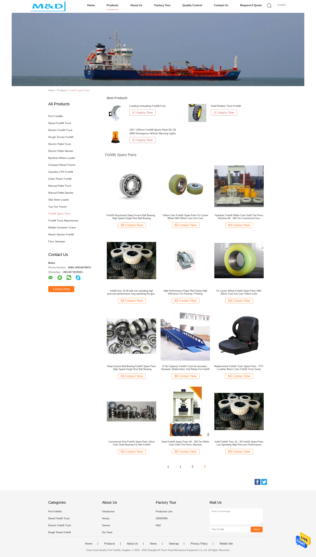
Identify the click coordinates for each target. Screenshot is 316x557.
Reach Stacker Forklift (61, 234)
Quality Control (192, 5)
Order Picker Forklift (60, 178)
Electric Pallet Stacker (60, 150)
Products (112, 5)
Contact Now (61, 289)
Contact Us (221, 5)
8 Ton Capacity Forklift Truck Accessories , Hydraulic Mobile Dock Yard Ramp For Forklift (185, 368)
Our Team (107, 532)
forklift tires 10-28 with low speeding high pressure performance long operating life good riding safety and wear (131, 292)
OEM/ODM (162, 518)
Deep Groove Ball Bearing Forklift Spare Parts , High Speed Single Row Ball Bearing (131, 368)
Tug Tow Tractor (57, 206)
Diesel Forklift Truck (59, 123)
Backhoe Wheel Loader (61, 157)
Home (91, 5)
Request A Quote (251, 5)
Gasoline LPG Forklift (60, 171)
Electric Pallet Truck (59, 144)
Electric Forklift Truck (60, 130)
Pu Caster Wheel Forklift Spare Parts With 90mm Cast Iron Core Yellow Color (239, 292)
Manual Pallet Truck (59, 185)
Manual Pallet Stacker (61, 192)
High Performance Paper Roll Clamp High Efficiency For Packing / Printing (185, 292)
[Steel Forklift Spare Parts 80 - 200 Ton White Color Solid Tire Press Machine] (185, 411)
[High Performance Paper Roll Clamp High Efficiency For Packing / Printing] (185, 260)
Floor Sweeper (56, 241)
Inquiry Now (144, 112)
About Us (136, 5)
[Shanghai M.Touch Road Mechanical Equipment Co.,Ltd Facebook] (257, 482)
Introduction (108, 511)
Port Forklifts (55, 116)
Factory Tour (162, 5)
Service (106, 525)
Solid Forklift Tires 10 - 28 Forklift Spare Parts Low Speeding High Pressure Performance (239, 443)
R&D (158, 525)
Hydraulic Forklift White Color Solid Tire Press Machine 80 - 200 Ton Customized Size (239, 217)
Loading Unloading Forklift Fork (147, 105)
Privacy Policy (199, 543)
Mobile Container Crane (62, 227)
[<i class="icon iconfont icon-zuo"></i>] (168, 467)
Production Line (164, 511)
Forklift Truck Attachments (63, 220)
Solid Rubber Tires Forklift (226, 105)
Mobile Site (226, 543)
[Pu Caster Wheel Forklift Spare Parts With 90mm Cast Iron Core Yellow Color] (239, 260)
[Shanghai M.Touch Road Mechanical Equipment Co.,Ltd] (48, 6)
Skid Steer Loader (58, 199)
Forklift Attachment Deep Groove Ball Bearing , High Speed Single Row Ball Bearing (131, 217)
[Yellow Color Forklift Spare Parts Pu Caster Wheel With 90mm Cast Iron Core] (185, 185)
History (106, 518)
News (153, 543)
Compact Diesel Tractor (62, 164)
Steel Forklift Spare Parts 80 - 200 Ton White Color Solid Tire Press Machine (185, 443)
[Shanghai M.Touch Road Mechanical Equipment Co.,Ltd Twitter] (264, 482)
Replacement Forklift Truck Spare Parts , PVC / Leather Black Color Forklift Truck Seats (239, 368)
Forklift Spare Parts (79, 90)
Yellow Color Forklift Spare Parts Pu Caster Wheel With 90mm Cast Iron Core (185, 217)
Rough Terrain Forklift (60, 137)
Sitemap (174, 543)
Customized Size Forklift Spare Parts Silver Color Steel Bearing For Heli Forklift (131, 443)
